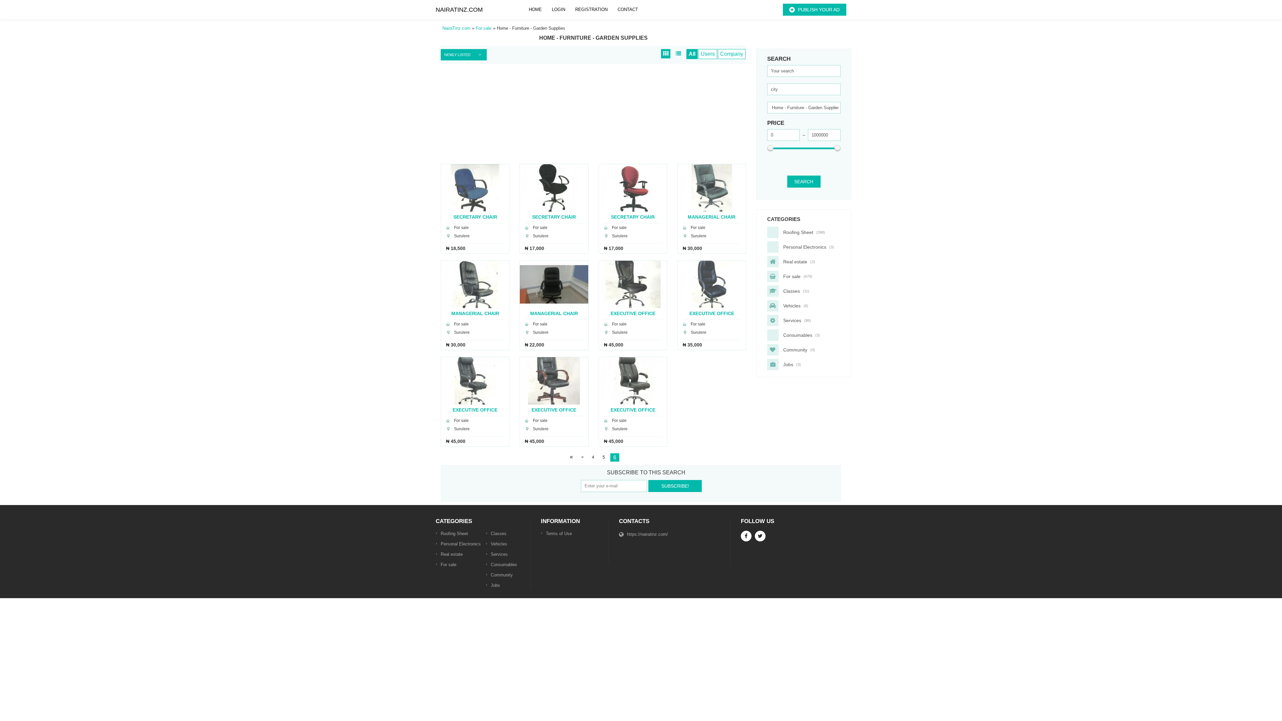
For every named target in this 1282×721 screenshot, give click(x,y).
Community (502, 574)
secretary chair (475, 217)
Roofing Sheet (454, 533)
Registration (591, 9)
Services (499, 554)
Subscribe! (675, 486)
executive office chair (633, 313)
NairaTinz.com (459, 9)
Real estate (452, 554)
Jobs (495, 585)
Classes (498, 533)
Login (558, 9)
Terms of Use (559, 533)
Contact (628, 9)
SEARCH (803, 181)
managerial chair (711, 217)
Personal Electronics (461, 543)
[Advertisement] (593, 117)
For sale (448, 564)
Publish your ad (819, 9)
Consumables (504, 564)
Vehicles (499, 543)
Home (535, 9)
